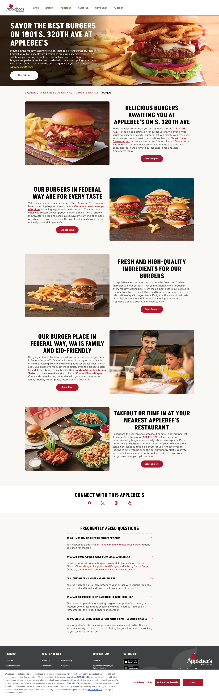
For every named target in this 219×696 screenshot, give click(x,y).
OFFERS (49, 8)
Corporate (66, 665)
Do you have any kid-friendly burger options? (93, 538)
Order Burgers (152, 158)
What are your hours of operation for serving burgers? (100, 597)
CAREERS (118, 8)
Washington (47, 92)
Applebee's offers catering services (92, 625)
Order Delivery (13, 665)
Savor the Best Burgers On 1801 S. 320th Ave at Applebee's (53, 35)
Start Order (24, 75)
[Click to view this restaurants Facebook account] (89, 503)
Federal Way (65, 92)
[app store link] (131, 661)
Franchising (66, 660)
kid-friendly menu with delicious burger (118, 544)
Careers (96, 660)
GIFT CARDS (101, 8)
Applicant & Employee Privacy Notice (103, 666)
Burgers (106, 92)
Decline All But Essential (168, 682)
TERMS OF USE (83, 677)
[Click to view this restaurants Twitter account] (103, 503)
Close (192, 682)
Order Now (67, 387)
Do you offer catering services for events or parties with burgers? (107, 619)
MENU (36, 8)
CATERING (83, 8)
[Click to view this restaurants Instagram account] (116, 503)
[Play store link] (131, 668)
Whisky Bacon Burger (137, 566)
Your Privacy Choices (142, 682)
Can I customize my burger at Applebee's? (91, 578)
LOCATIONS (66, 8)
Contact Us (47, 665)
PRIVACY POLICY (95, 689)
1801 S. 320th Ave (87, 92)
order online (151, 453)
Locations (30, 92)
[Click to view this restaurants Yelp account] (129, 503)
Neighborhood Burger (105, 566)
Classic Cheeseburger (89, 373)
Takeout (10, 660)
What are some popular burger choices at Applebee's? (98, 557)
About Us (46, 660)
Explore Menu (67, 229)
